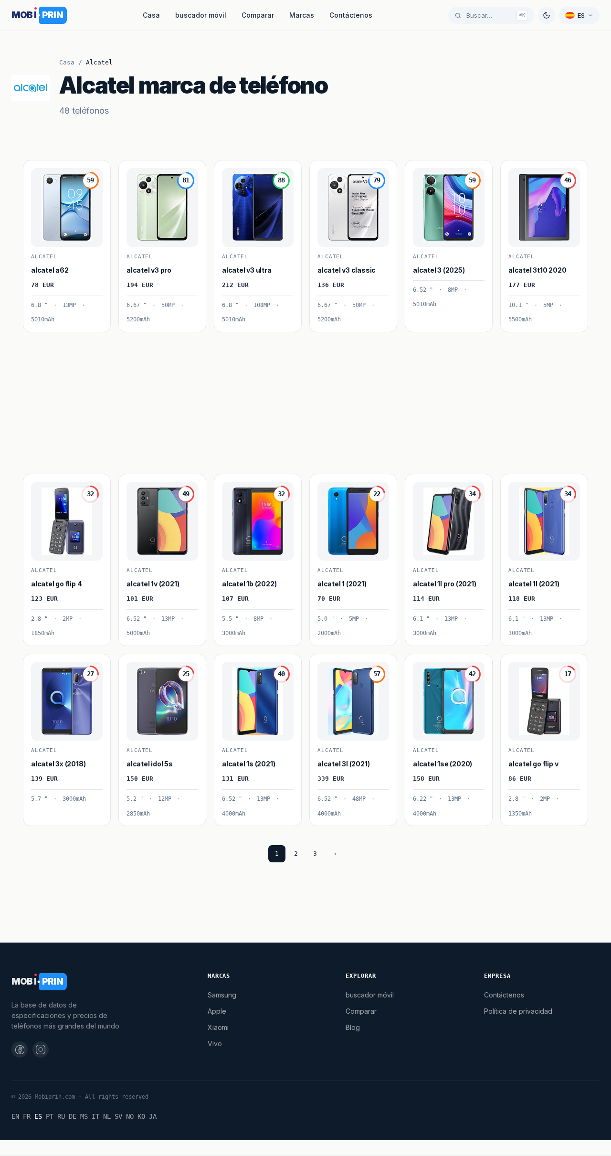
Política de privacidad (518, 1011)
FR (27, 1116)
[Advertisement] (305, 399)
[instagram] (40, 1049)
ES (38, 1116)
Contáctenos (350, 15)
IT (95, 1116)
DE (72, 1116)
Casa (151, 15)
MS (84, 1116)
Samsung (222, 995)
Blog (353, 1027)
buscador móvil (200, 15)
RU (61, 1116)
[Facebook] (19, 1049)
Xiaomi (218, 1027)
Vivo (215, 1043)
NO (130, 1116)
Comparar (258, 15)
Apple (217, 1011)
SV (118, 1116)
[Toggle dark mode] (546, 15)
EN (15, 1116)
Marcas (301, 15)
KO (141, 1116)
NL (107, 1116)
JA (153, 1116)
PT (49, 1116)
